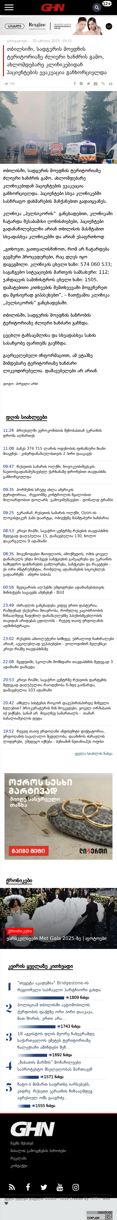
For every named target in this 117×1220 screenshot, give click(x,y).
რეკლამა (18, 1158)
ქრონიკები (19, 880)
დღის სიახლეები (26, 417)
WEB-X (95, 1199)
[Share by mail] (95, 83)
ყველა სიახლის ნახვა (93, 753)
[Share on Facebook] (74, 83)
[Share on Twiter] (88, 83)
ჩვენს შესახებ (21, 1143)
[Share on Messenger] (81, 83)
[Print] (110, 83)
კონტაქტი (18, 1166)
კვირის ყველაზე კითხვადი (40, 966)
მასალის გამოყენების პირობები (38, 1150)
